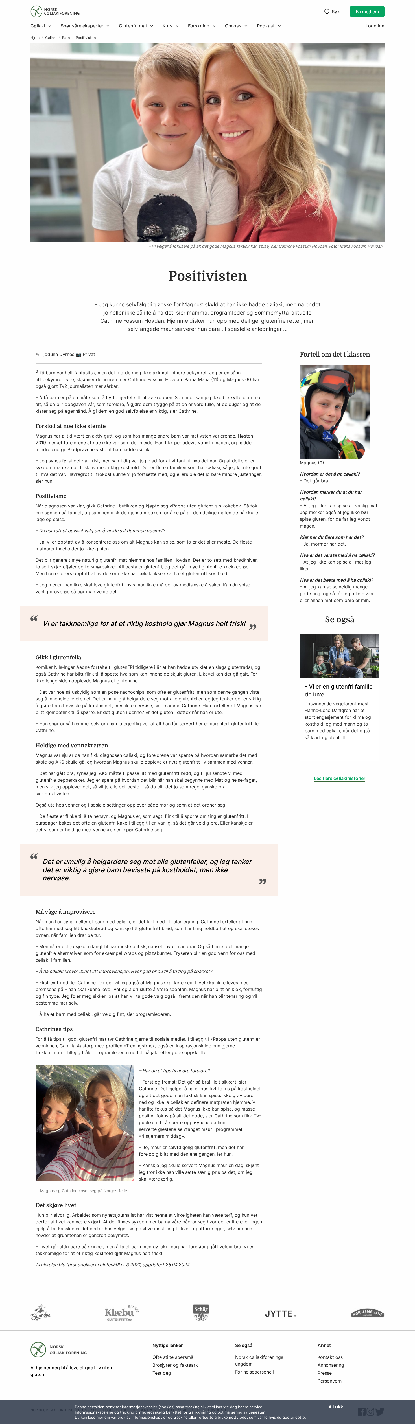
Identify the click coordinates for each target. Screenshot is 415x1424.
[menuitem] (43, 26)
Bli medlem (367, 11)
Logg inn (375, 25)
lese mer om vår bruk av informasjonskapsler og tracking (138, 1417)
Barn (66, 38)
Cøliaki (50, 38)
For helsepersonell (254, 1372)
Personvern (330, 1381)
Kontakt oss (330, 1357)
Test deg (161, 1373)
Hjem (35, 38)
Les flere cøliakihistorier (339, 778)
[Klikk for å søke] (327, 11)
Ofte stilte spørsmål (173, 1357)
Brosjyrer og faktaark (175, 1365)
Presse (325, 1373)
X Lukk (335, 1407)
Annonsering (331, 1365)
